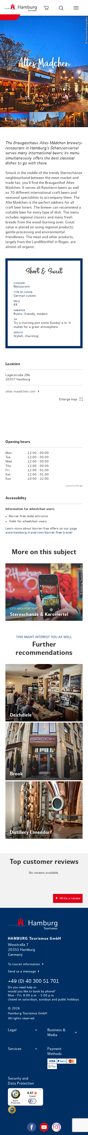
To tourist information (24, 964)
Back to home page (44, 923)
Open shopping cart (46, 8)
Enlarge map (68, 399)
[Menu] (40, 1091)
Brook (44, 751)
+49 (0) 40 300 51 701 (33, 981)
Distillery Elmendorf (44, 810)
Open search (61, 8)
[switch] (32, 1101)
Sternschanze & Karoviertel (44, 592)
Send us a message (22, 971)
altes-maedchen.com (20, 391)
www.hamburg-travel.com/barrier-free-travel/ (39, 532)
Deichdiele (44, 693)
